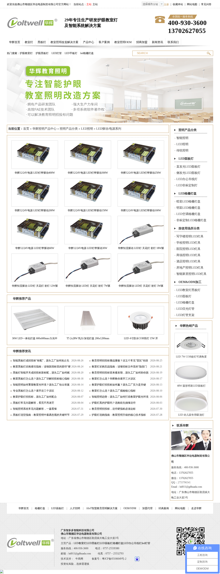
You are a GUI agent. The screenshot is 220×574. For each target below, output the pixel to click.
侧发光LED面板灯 (188, 172)
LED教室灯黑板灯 (188, 290)
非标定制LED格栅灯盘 (191, 220)
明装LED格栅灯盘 (188, 207)
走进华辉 (196, 508)
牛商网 (79, 558)
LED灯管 (57, 53)
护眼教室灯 (26, 53)
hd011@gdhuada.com (191, 486)
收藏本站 (178, 4)
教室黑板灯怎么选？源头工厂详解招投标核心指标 (41, 378)
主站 (95, 4)
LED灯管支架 (185, 315)
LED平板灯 (71, 53)
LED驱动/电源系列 (108, 128)
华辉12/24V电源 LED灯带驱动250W (141, 172)
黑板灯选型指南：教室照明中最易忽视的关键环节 (41, 414)
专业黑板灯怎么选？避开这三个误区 (33, 390)
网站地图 (192, 4)
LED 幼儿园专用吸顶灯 (191, 414)
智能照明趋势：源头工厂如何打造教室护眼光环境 (120, 396)
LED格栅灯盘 (188, 193)
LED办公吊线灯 (186, 179)
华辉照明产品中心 (44, 128)
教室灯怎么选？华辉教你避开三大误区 (114, 378)
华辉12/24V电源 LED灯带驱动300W (88, 172)
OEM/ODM (130, 508)
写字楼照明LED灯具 (189, 236)
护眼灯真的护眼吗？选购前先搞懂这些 (114, 402)
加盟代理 (147, 508)
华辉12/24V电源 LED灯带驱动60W (34, 248)
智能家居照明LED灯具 (191, 273)
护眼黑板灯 (42, 53)
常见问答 (206, 4)
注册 (166, 4)
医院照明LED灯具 (188, 248)
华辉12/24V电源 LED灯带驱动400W (35, 172)
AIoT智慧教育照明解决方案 (102, 508)
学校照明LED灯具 (188, 242)
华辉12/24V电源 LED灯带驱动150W (88, 210)
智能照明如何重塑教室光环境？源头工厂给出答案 (41, 384)
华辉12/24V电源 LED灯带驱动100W (141, 210)
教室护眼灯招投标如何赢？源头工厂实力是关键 (119, 384)
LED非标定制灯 (186, 185)
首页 (26, 128)
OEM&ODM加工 (190, 282)
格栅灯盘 (40, 508)
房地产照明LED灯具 (189, 267)
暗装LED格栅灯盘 (188, 201)
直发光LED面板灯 (188, 166)
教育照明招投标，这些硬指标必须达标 (114, 408)
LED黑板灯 (93, 543)
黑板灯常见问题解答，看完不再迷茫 (33, 402)
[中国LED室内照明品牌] (110, 90)
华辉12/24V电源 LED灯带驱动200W (35, 210)
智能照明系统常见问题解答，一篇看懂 (35, 408)
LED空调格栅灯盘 (188, 214)
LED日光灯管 (185, 308)
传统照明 (182, 150)
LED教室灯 (80, 543)
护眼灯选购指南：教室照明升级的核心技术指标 (119, 414)
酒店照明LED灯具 (188, 261)
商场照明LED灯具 (188, 255)
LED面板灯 (186, 158)
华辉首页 (23, 508)
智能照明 (182, 138)
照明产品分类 (69, 128)
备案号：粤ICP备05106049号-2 (109, 558)
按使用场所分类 (189, 228)
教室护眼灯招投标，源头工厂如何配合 (35, 396)
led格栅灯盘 (87, 53)
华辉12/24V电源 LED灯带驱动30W (87, 248)
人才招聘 (75, 508)
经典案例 (164, 508)
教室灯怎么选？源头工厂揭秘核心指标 (114, 390)
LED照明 (87, 128)
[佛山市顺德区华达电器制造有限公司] (32, 23)
